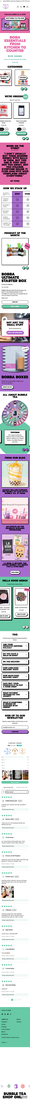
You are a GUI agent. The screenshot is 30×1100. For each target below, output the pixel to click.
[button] (21, 7)
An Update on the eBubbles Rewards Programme (15, 528)
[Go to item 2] (17, 775)
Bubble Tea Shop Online (12, 1037)
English (4, 1042)
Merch (3, 1032)
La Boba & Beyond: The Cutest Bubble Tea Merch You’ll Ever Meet (15, 565)
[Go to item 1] (7, 775)
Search (19, 1019)
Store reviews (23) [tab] (8, 787)
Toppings (4, 1022)
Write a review (15, 782)
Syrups (4, 1024)
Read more (5, 298)
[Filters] (3, 791)
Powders (4, 1027)
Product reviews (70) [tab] (21, 787)
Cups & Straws (6, 1029)
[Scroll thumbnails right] (26, 775)
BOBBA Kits (5, 1019)
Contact (19, 1022)
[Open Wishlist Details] (24, 6)
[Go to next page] (20, 1000)
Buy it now (15, 306)
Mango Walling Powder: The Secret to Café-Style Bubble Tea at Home (15, 492)
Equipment (5, 1034)
